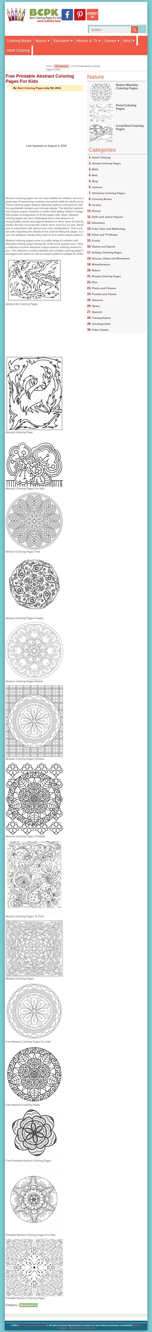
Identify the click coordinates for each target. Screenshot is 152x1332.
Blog (95, 181)
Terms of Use (75, 1328)
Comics (96, 204)
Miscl (127, 41)
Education (61, 41)
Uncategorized (101, 323)
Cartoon (97, 187)
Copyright (62, 1328)
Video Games (100, 329)
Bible (95, 169)
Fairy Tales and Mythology (108, 228)
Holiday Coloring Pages (107, 252)
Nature (41, 41)
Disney (96, 210)
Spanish (97, 311)
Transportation (101, 317)
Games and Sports (103, 246)
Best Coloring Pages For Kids (32, 1325)
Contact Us (89, 1328)
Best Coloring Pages (31, 88)
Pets (95, 282)
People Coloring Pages (106, 276)
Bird (94, 175)
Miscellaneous (61, 66)
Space (96, 305)
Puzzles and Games (104, 294)
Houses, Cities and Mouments (111, 258)
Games (110, 41)
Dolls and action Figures (107, 216)
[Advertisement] (46, 118)
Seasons (97, 300)
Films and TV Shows (105, 234)
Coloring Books (19, 41)
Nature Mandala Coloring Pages (127, 86)
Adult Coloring (18, 50)
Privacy (137, 1325)
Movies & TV (87, 41)
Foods (96, 240)
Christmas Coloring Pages (108, 193)
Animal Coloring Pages (106, 163)
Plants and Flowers (104, 288)
